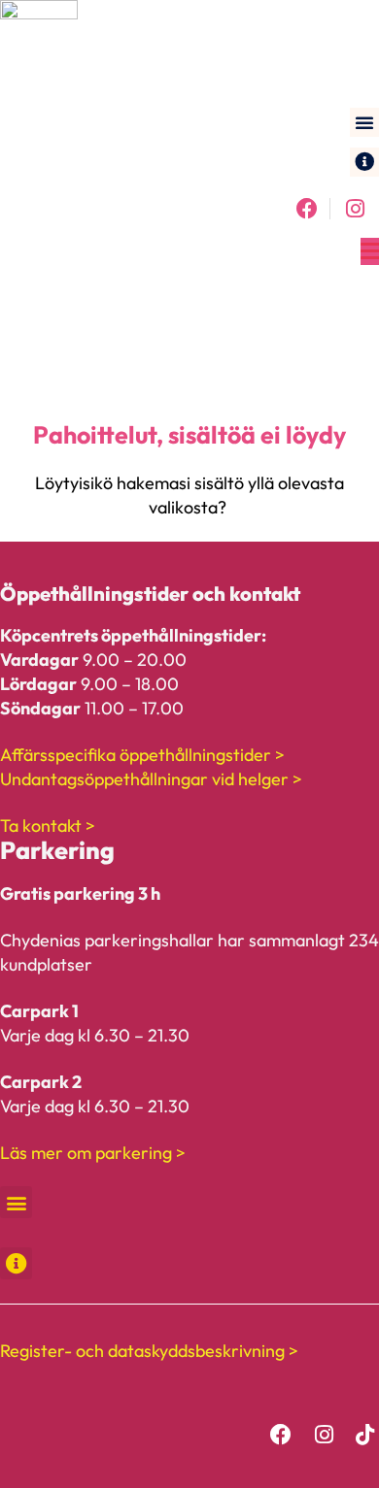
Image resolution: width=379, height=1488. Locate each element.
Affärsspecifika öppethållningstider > (142, 755)
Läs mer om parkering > (93, 1152)
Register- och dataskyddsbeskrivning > (149, 1350)
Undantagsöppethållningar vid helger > (151, 779)
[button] (364, 122)
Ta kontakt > (47, 825)
